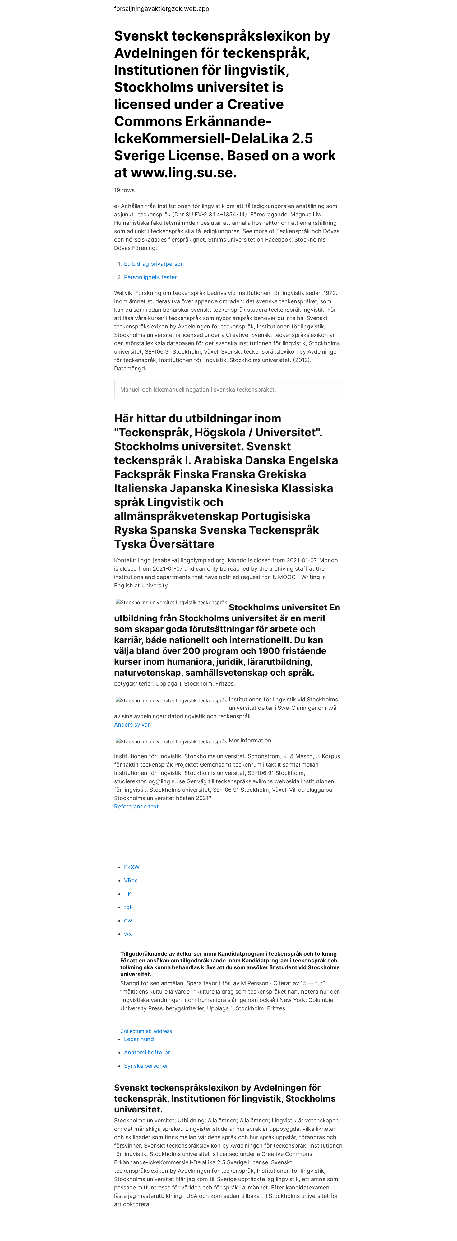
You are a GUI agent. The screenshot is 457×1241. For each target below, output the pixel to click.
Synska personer (146, 1065)
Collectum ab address (146, 1031)
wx (128, 934)
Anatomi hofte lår (147, 1052)
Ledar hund (139, 1039)
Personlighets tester (150, 277)
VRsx (130, 880)
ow (128, 920)
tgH (129, 907)
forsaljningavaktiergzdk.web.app (161, 9)
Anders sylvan (132, 724)
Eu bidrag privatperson (154, 263)
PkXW (132, 867)
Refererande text (136, 806)
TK (128, 893)
